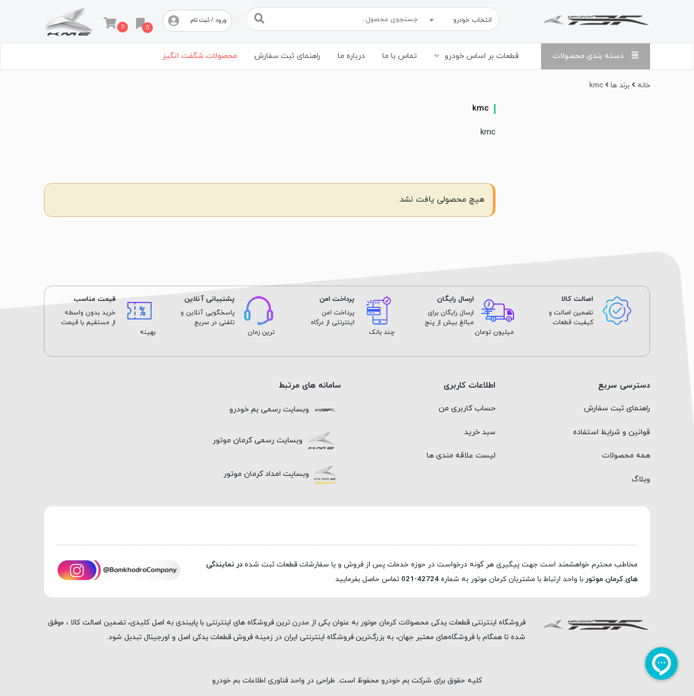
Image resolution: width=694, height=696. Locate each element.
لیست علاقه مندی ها (461, 455)
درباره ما (351, 56)
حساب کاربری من (467, 408)
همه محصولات (626, 455)
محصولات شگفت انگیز (200, 56)
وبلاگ (641, 479)
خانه (644, 85)
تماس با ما (399, 56)
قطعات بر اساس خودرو (482, 56)
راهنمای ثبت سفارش (287, 56)
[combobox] (462, 20)
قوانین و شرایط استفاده (611, 432)
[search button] (259, 19)
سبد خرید (480, 432)
